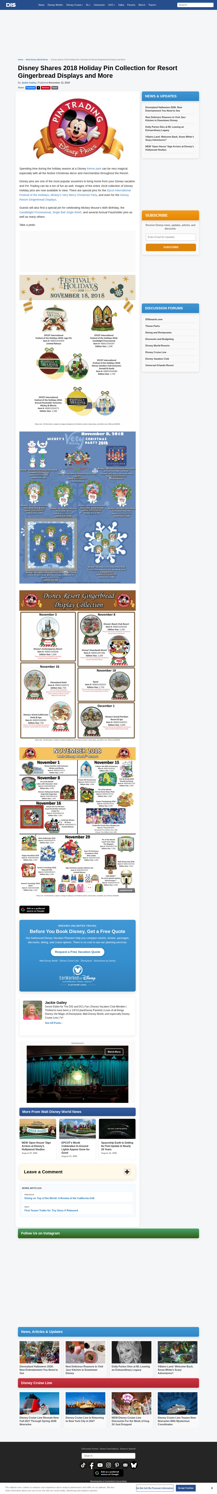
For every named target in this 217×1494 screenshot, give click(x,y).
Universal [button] (99, 4)
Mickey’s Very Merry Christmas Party (74, 195)
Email (54, 88)
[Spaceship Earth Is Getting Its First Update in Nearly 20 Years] (117, 1129)
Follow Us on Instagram (40, 1233)
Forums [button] (131, 4)
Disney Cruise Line (155, 352)
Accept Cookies (186, 1488)
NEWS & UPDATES (161, 96)
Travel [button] (151, 4)
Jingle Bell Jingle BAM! (66, 212)
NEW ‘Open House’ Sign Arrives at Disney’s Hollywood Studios (36, 1146)
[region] (108, 1488)
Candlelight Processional (35, 212)
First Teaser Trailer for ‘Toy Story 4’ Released (51, 1209)
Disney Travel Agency (109, 1449)
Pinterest (45, 88)
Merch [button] (142, 4)
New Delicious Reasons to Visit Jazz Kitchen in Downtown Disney (84, 1370)
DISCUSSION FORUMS (164, 308)
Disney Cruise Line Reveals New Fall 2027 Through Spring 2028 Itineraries (39, 1421)
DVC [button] (110, 4)
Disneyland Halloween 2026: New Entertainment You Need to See (39, 1370)
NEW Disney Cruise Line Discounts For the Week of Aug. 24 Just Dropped (131, 1421)
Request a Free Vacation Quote (77, 952)
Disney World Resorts (157, 345)
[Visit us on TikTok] (83, 1465)
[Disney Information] (11, 5)
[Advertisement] (77, 251)
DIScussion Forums (89, 1449)
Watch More (114, 1052)
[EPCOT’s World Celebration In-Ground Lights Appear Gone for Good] (77, 1129)
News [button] (41, 4)
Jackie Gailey (28, 82)
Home (20, 60)
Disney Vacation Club (157, 358)
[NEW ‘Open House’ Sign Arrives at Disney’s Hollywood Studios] (38, 1129)
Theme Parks (152, 326)
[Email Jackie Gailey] (47, 1029)
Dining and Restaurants (158, 332)
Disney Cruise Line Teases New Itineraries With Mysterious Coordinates (177, 1421)
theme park (94, 168)
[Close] (211, 1488)
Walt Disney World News (37, 60)
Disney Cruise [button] (73, 4)
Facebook (31, 88)
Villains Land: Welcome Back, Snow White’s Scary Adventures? (175, 1370)
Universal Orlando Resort (159, 365)
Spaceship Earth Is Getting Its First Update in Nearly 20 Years (117, 1146)
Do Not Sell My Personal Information (154, 1488)
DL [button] (87, 4)
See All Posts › (53, 1023)
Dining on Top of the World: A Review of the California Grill (59, 1197)
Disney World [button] (55, 4)
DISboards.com (154, 319)
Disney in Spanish (128, 1449)
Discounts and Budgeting (159, 339)
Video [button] (121, 4)
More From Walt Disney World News (51, 1112)
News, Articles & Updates (42, 1332)
